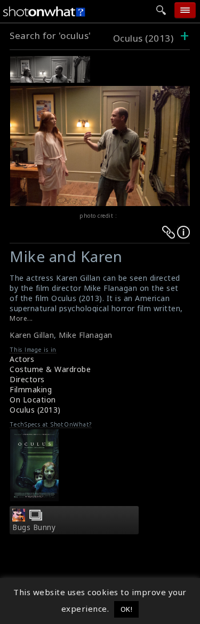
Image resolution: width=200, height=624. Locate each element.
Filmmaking (31, 389)
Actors (22, 359)
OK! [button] (127, 609)
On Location (33, 399)
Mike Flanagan (86, 335)
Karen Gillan (32, 335)
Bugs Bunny (33, 527)
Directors (27, 379)
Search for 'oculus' (50, 35)
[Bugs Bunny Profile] (18, 518)
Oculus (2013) (144, 38)
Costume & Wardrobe (50, 369)
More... (21, 318)
